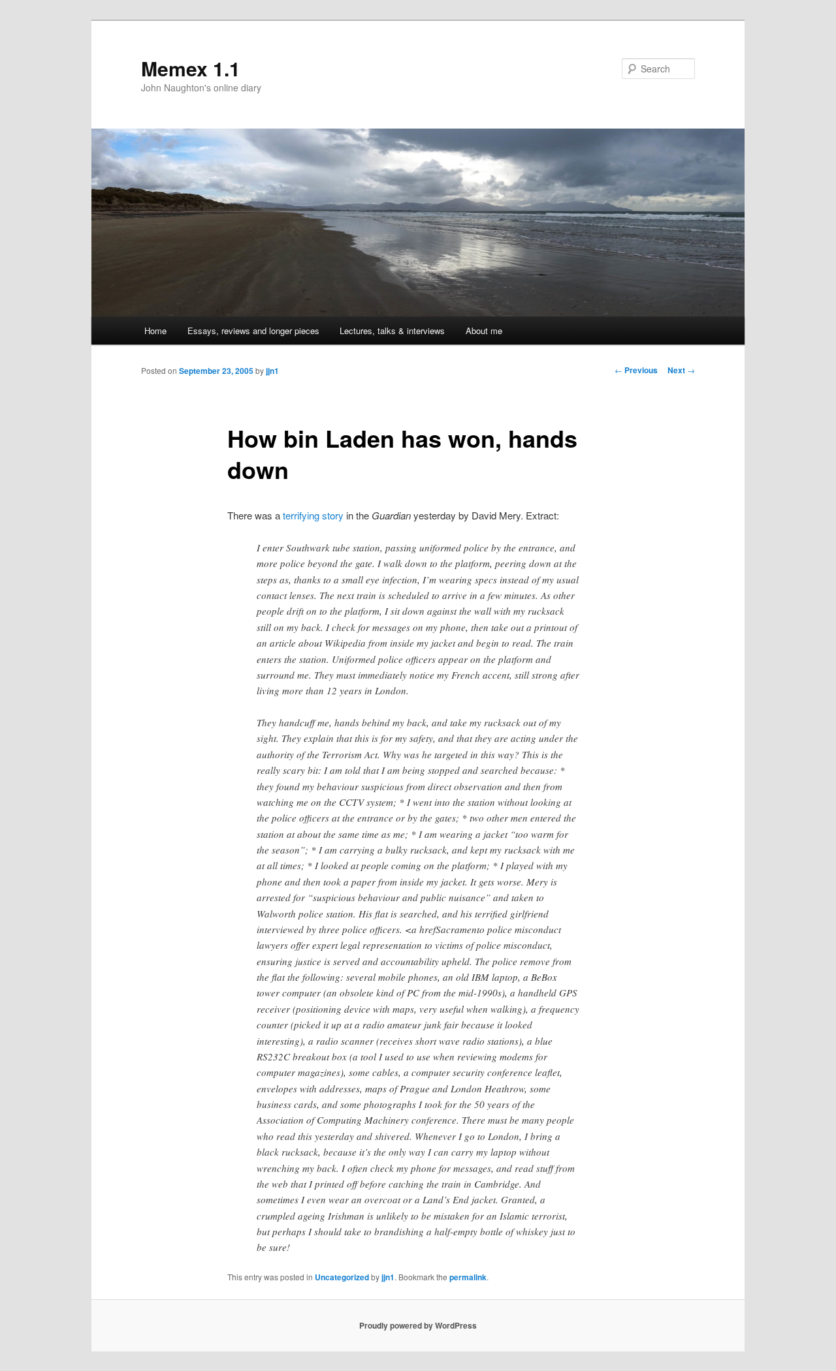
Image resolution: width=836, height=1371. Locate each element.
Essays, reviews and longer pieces (253, 330)
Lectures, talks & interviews (392, 330)
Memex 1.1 (190, 68)
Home (155, 330)
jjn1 (272, 371)
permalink (468, 1277)
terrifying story (313, 515)
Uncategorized (342, 1277)
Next (681, 370)
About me (484, 330)
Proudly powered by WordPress (418, 1325)
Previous (636, 370)
